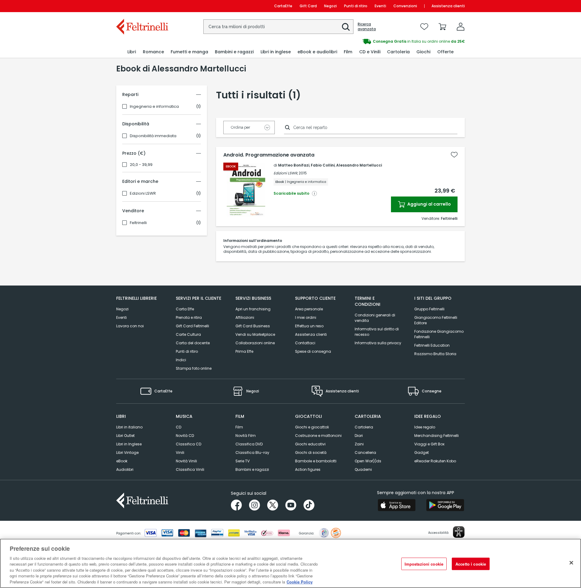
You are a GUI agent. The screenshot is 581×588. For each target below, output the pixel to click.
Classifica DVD (249, 444)
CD (178, 427)
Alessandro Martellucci (359, 165)
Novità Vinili (186, 461)
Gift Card (308, 5)
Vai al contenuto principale (142, 6)
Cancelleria (365, 452)
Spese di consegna (313, 351)
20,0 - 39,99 (141, 164)
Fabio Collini (323, 165)
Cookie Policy (300, 582)
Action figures (307, 469)
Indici (181, 359)
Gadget (421, 452)
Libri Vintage (127, 452)
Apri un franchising (253, 309)
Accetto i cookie (470, 564)
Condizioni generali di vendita (375, 317)
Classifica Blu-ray (252, 452)
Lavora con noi (130, 326)
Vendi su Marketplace (255, 334)
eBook (121, 461)
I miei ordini (305, 317)
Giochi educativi (310, 444)
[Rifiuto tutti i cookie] (571, 562)
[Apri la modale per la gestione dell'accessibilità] (459, 532)
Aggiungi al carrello (428, 204)
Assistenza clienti (448, 5)
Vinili (180, 452)
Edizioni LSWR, (286, 173)
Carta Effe (185, 309)
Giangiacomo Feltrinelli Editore (435, 320)
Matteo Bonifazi (293, 165)
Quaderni (363, 469)
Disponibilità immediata (153, 136)
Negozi (330, 5)
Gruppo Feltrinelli (429, 309)
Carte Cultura (188, 334)
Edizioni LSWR (143, 193)
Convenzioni (405, 5)
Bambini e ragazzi (252, 469)
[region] (290, 563)
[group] (326, 41)
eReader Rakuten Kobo (435, 461)
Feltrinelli (138, 222)
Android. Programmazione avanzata (268, 155)
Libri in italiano (129, 427)
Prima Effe (244, 351)
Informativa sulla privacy (378, 342)
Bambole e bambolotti (315, 461)
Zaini (359, 444)
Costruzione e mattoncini (318, 435)
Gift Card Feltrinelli (192, 326)
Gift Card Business (252, 326)
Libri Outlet (125, 435)
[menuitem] (131, 52)
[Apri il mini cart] (442, 26)
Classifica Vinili (190, 469)
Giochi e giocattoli (312, 427)
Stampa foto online (194, 368)
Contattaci (305, 342)
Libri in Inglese (129, 444)
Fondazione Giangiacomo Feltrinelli (439, 334)
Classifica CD (188, 444)
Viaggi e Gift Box (429, 444)
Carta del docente (193, 342)
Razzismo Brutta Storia (435, 353)
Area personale (309, 309)
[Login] (460, 26)
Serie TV (242, 461)
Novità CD (185, 435)
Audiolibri (124, 469)
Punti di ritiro (355, 5)
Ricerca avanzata (367, 26)
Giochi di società (311, 452)
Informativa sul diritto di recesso (377, 331)
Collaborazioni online (255, 342)
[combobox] (278, 26)
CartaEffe (283, 5)
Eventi (380, 5)
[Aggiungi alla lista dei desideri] (454, 155)
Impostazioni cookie (424, 564)
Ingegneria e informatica (154, 106)
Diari (359, 435)
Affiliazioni (244, 317)
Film (239, 427)
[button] (345, 27)
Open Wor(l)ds (368, 461)
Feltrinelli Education (432, 345)
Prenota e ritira (189, 317)
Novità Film (245, 435)
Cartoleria (364, 427)
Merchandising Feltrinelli (436, 435)
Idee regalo (424, 427)
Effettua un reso (309, 326)
